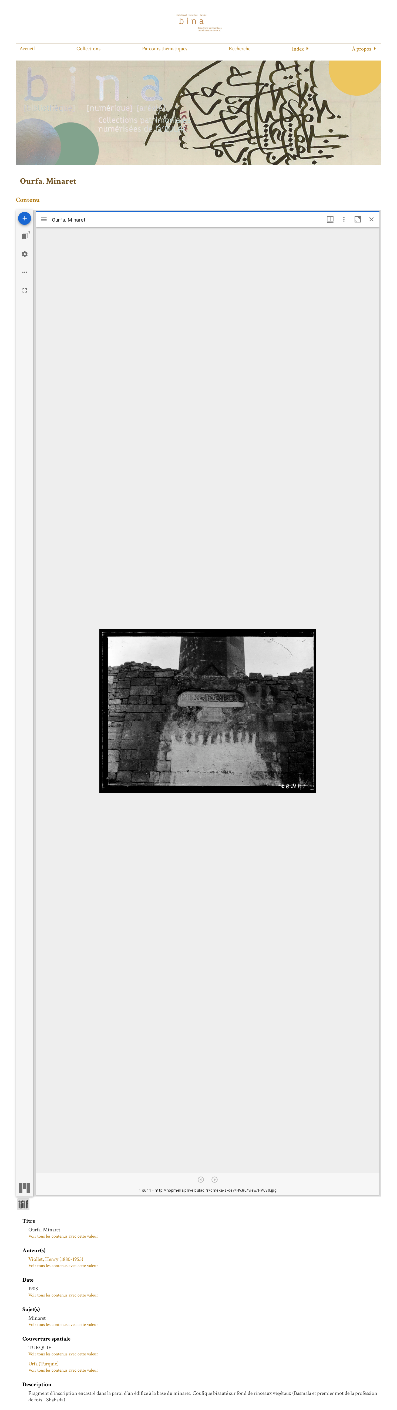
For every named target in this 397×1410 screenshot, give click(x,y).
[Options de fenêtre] (330, 219)
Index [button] (298, 48)
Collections (88, 48)
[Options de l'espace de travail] (25, 272)
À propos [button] (361, 48)
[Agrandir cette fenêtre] (358, 219)
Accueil (27, 48)
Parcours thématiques (164, 48)
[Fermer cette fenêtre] (371, 219)
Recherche (239, 48)
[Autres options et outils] (344, 219)
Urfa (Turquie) (43, 1363)
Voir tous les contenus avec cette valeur (63, 1236)
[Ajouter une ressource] (24, 218)
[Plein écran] (25, 290)
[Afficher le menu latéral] (44, 219)
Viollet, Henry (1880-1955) (55, 1259)
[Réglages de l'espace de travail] (25, 254)
